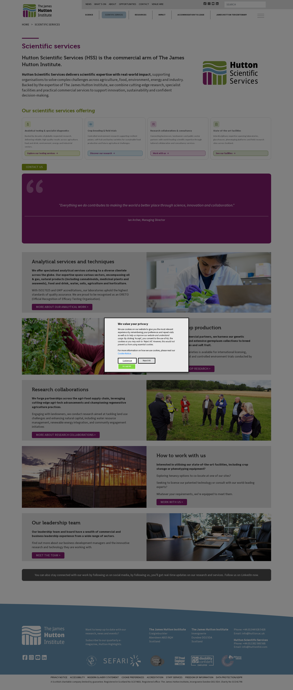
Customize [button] (127, 360)
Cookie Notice (124, 353)
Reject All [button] (147, 360)
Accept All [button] (127, 366)
